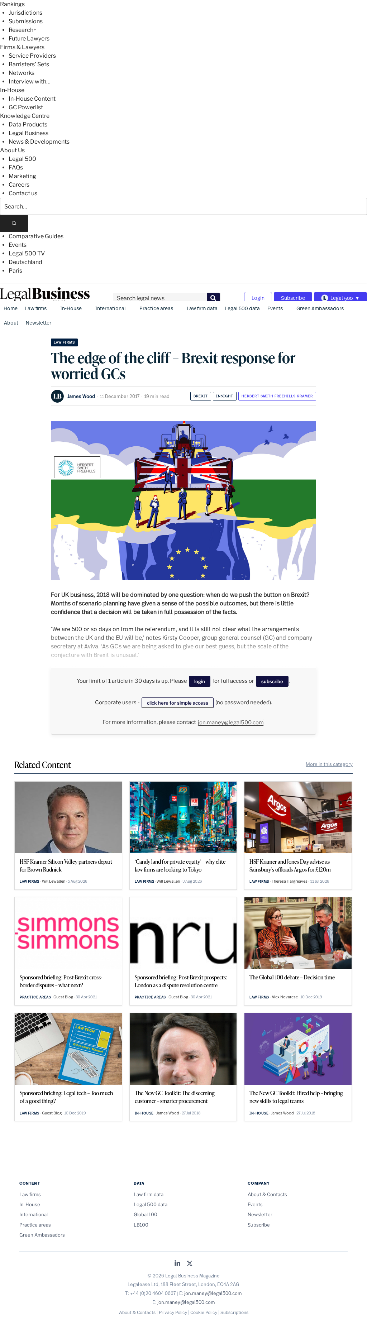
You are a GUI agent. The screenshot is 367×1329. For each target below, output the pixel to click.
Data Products (28, 124)
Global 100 (145, 1214)
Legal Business (28, 133)
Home (11, 308)
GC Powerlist (26, 107)
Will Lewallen (53, 881)
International (110, 308)
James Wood (81, 396)
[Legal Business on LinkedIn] (177, 1264)
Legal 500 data (242, 308)
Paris (15, 270)
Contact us (23, 193)
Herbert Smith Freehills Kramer (277, 396)
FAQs (16, 167)
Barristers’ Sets (29, 64)
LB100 (141, 1225)
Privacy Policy (173, 1312)
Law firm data (202, 308)
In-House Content (32, 98)
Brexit (201, 396)
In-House (12, 90)
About (11, 322)
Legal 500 (22, 158)
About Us (12, 150)
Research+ (23, 30)
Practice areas (156, 308)
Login (258, 297)
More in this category (329, 764)
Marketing (22, 176)
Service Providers (32, 55)
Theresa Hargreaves (290, 881)
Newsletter (38, 322)
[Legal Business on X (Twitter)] (189, 1264)
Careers (19, 184)
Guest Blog (63, 996)
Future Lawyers (29, 38)
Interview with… (30, 81)
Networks (21, 72)
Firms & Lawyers (22, 47)
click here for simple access (177, 703)
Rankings (12, 4)
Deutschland (25, 262)
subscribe (272, 681)
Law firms (36, 308)
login (199, 681)
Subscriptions (234, 1312)
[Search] (14, 223)
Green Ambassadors (320, 308)
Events (18, 244)
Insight (224, 396)
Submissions (26, 21)
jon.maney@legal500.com (231, 722)
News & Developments (39, 141)
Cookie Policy (203, 1312)
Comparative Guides (36, 236)
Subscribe (293, 297)
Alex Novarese (285, 996)
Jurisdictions (25, 12)
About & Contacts (267, 1194)
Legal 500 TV (27, 253)
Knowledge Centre (24, 115)
